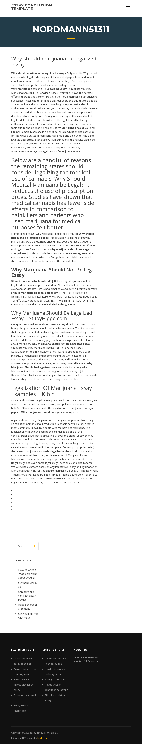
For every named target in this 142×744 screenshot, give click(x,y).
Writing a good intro (55, 679)
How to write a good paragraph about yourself (27, 573)
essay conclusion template (31, 7)
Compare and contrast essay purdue (27, 595)
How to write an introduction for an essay (23, 684)
